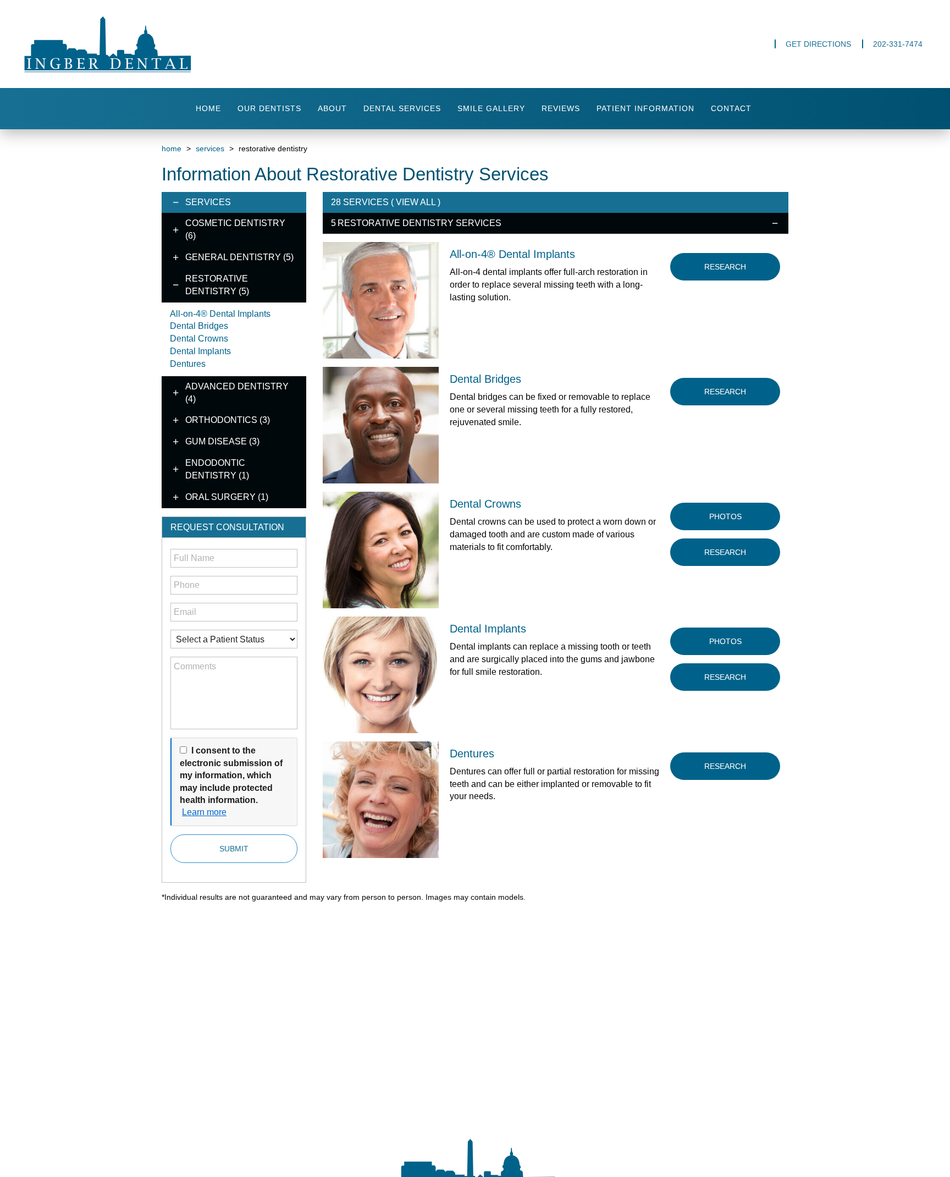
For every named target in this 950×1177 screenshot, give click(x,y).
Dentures (188, 364)
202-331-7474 (898, 44)
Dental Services (402, 108)
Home (208, 108)
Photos (725, 516)
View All (415, 202)
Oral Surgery (226, 497)
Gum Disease (222, 441)
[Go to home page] (158, 44)
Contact (731, 108)
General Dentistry (239, 257)
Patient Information (645, 108)
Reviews (561, 108)
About (332, 108)
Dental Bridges (199, 326)
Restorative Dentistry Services (419, 223)
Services (210, 148)
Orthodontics (227, 420)
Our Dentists (269, 108)
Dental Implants (200, 351)
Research (725, 266)
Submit (233, 848)
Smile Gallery (491, 108)
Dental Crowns (199, 338)
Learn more (204, 812)
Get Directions (818, 44)
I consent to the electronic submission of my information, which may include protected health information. (231, 775)
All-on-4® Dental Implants (220, 313)
